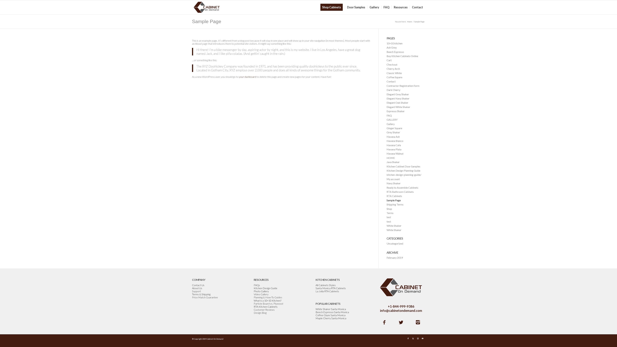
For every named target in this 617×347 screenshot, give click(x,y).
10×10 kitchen (394, 43)
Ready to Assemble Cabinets (402, 187)
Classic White (394, 73)
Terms (390, 212)
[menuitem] (332, 7)
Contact (391, 81)
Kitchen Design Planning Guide (403, 170)
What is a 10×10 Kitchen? (267, 300)
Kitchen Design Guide (265, 288)
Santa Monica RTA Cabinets (331, 288)
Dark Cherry (393, 89)
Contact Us (198, 285)
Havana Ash (393, 136)
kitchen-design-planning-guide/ (404, 174)
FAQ (389, 115)
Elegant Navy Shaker (398, 98)
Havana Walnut (395, 153)
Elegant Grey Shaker (398, 94)
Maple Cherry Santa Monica (331, 318)
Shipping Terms (395, 204)
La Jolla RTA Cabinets (327, 291)
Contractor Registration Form (403, 85)
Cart (389, 60)
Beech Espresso (395, 51)
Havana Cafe (394, 145)
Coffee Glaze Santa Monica (330, 315)
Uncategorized (395, 243)
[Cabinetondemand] (207, 7)
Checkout (392, 64)
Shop (389, 208)
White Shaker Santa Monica (331, 309)
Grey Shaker (393, 132)
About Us (197, 288)
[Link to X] (413, 338)
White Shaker (394, 225)
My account (393, 179)
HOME (391, 157)
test (389, 217)
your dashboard (247, 76)
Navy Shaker (394, 183)
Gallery (391, 123)
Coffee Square (394, 77)
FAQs (257, 285)
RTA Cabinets (394, 195)
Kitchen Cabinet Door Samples (403, 166)
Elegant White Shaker (398, 106)
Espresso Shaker (396, 111)
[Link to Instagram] (417, 338)
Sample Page (206, 21)
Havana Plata (394, 149)
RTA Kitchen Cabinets (265, 306)
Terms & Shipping (201, 294)
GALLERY (392, 119)
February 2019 (395, 257)
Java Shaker (393, 162)
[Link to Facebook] (408, 338)
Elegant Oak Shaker (397, 102)
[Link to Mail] (422, 338)
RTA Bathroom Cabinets (400, 191)
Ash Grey (392, 47)
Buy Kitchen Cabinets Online (402, 56)
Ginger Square (394, 128)
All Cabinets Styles (326, 285)
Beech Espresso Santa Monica (332, 312)
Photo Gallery (261, 291)
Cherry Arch (393, 68)
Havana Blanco (395, 140)
